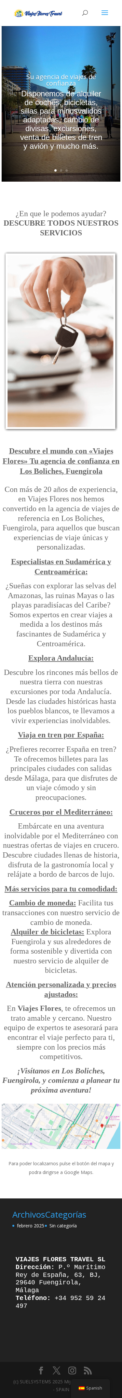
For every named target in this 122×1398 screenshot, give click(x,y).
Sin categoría (63, 1226)
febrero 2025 (30, 1226)
